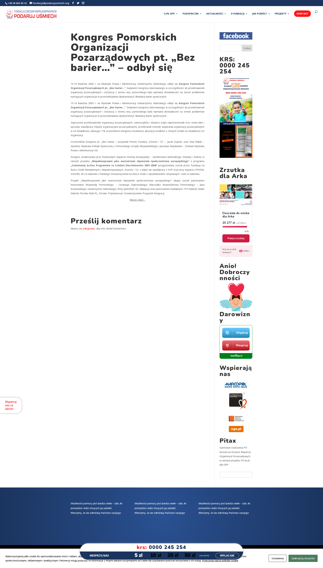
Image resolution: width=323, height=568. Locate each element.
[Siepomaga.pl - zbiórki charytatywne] (236, 357)
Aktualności (214, 13)
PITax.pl (245, 460)
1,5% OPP (169, 13)
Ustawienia (278, 558)
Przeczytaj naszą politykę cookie (220, 560)
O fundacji (237, 13)
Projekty (280, 13)
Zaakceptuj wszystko (303, 558)
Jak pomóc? (259, 13)
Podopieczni (191, 13)
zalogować (89, 228)
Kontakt (302, 13)
